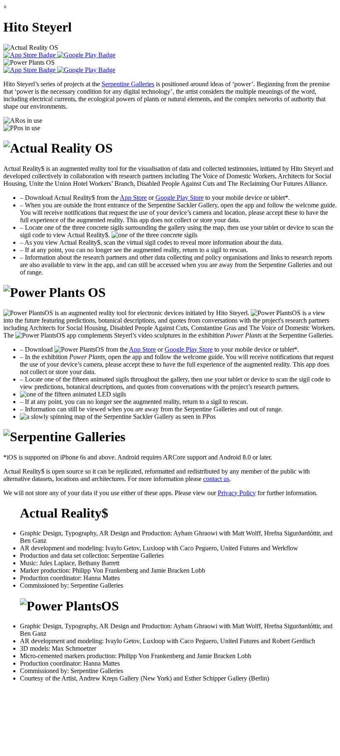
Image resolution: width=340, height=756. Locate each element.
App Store (133, 197)
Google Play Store (179, 197)
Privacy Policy (237, 492)
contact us (216, 478)
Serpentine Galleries (128, 84)
